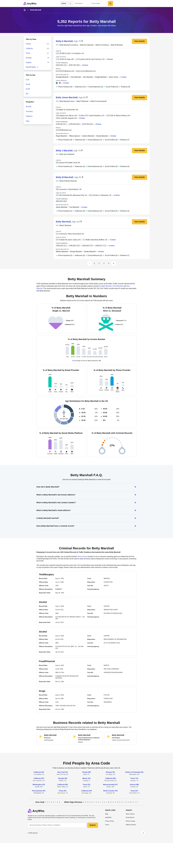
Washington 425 (39, 784)
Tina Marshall (74, 207)
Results (28, 106)
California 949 (110, 778)
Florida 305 (86, 772)
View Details (139, 41)
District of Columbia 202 (134, 772)
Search (93, 825)
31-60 (28, 84)
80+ (27, 93)
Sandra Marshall (90, 251)
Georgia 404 (62, 778)
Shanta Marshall (102, 136)
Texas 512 (86, 784)
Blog (106, 814)
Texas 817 (134, 791)
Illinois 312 (86, 778)
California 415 (39, 778)
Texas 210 (62, 791)
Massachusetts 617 (110, 784)
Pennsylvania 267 (38, 791)
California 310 (39, 772)
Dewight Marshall (62, 77)
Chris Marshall (75, 77)
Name (64, 3)
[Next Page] (113, 263)
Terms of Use (82, 556)
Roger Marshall (61, 136)
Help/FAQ (108, 817)
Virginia (28, 62)
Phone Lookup (130, 821)
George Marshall (76, 251)
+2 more (66, 83)
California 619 (86, 791)
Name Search (130, 814)
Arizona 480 (134, 784)
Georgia (29, 58)
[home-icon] (24, 10)
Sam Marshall (88, 77)
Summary (29, 111)
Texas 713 (134, 778)
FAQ (27, 121)
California (29, 48)
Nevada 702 (110, 772)
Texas (28, 53)
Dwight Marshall (101, 77)
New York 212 (62, 772)
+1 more (123, 77)
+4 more (85, 65)
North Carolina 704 (110, 791)
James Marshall (61, 207)
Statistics (29, 116)
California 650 (62, 784)
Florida (28, 44)
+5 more (82, 118)
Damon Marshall (88, 136)
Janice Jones (113, 77)
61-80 (28, 89)
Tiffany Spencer (74, 136)
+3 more (113, 136)
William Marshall (62, 251)
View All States (31, 67)
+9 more (110, 59)
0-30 (27, 79)
